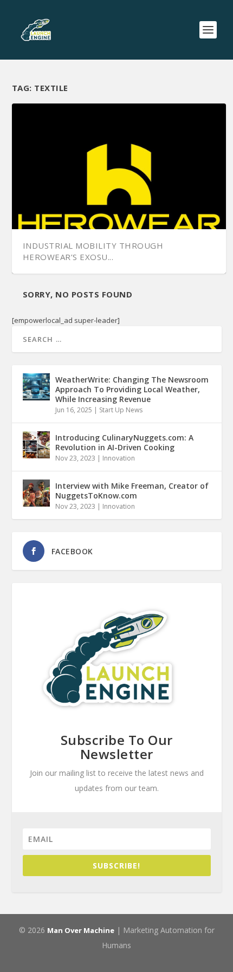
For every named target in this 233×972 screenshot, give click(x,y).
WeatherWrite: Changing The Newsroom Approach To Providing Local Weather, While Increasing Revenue (132, 389)
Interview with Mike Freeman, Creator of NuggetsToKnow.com (132, 491)
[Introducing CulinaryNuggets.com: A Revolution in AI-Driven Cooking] (36, 444)
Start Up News (121, 409)
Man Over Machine (80, 930)
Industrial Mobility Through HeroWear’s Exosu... (93, 251)
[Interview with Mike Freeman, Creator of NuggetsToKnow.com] (36, 493)
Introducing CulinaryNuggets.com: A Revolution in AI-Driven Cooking (124, 442)
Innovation (118, 458)
